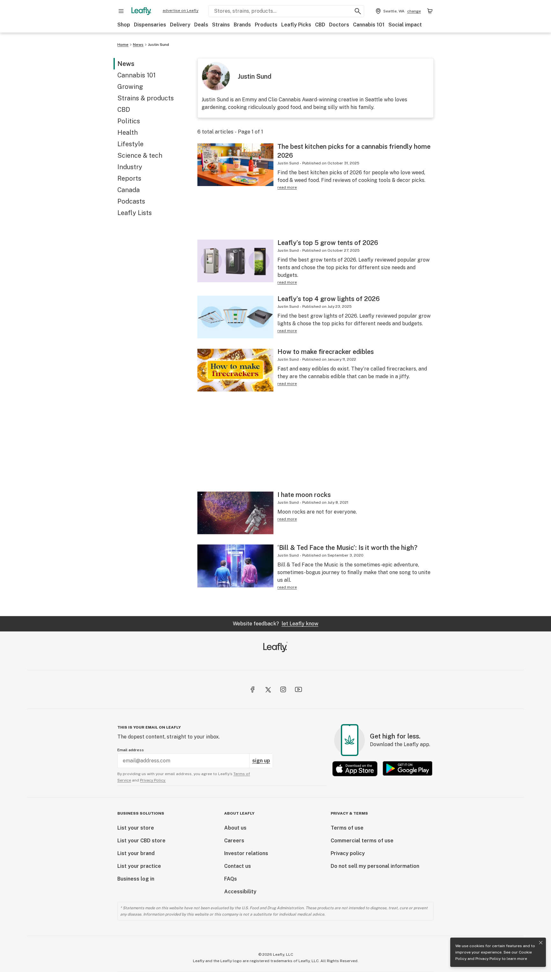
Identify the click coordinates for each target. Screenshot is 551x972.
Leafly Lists (134, 213)
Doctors (339, 25)
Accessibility (240, 892)
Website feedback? (275, 624)
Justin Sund (158, 44)
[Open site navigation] (121, 11)
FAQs (230, 879)
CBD (320, 25)
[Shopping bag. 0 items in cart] (430, 11)
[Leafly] (141, 11)
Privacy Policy (488, 958)
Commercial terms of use (362, 841)
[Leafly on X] (268, 689)
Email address (130, 750)
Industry (129, 167)
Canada (128, 190)
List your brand (136, 853)
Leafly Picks (296, 25)
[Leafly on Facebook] (252, 689)
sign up (261, 761)
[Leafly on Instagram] (283, 689)
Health (127, 132)
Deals (201, 25)
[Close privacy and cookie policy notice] (540, 942)
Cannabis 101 (369, 25)
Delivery (180, 25)
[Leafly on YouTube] (298, 689)
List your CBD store (141, 841)
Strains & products (145, 98)
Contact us (237, 866)
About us (235, 828)
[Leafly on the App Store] (355, 768)
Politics (128, 121)
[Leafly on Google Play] (407, 768)
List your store (135, 828)
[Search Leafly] (357, 11)
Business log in (135, 879)
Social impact (405, 25)
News (138, 44)
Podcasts (131, 201)
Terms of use (347, 828)
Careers (234, 841)
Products (266, 25)
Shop (123, 25)
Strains (221, 25)
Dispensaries (150, 25)
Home (123, 44)
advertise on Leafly (180, 10)
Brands (242, 25)
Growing (130, 86)
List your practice (139, 866)
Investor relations (246, 853)
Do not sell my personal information (375, 866)
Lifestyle (130, 144)
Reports (129, 178)
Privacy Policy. (153, 780)
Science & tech (139, 155)
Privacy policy (348, 853)
